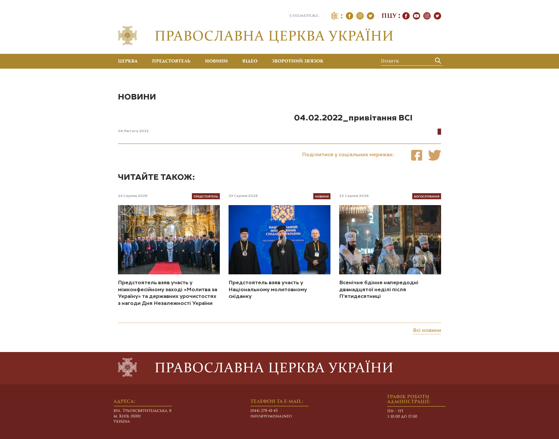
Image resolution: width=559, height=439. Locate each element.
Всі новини (427, 330)
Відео (249, 62)
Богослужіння (426, 196)
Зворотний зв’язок (297, 62)
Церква (127, 62)
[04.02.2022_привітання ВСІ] (416, 155)
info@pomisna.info (271, 416)
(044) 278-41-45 (264, 411)
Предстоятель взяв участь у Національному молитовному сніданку (268, 289)
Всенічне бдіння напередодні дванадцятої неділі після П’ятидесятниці (378, 289)
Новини (216, 62)
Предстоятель (171, 62)
